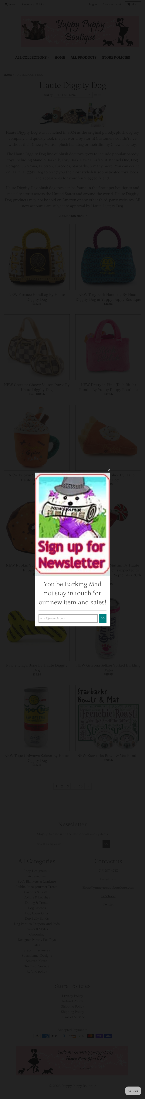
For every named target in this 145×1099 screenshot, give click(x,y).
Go (103, 618)
